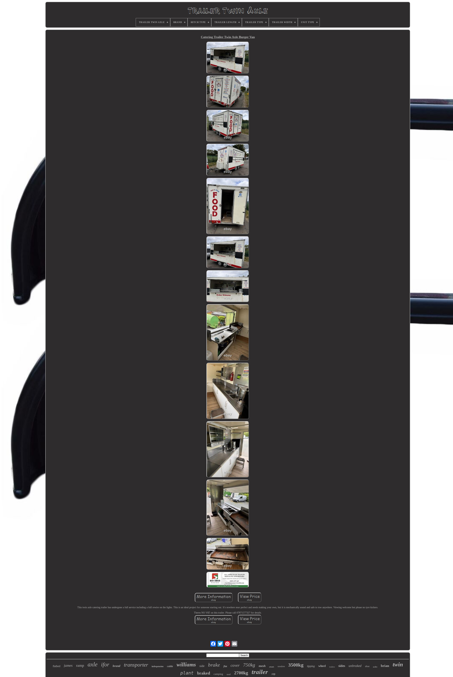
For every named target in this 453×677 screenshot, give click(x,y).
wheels (271, 667)
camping (218, 674)
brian (385, 666)
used (229, 674)
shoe (367, 666)
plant (187, 673)
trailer (260, 672)
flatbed (56, 666)
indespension (158, 666)
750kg (249, 665)
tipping (311, 666)
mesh (262, 666)
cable (170, 666)
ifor (105, 664)
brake (214, 665)
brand (116, 666)
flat (225, 666)
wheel (322, 666)
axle (93, 664)
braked (203, 673)
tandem (281, 666)
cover (235, 665)
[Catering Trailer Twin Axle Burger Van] (228, 58)
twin (398, 664)
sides (341, 666)
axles (375, 667)
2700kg (241, 672)
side (202, 666)
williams (186, 664)
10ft (273, 674)
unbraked (355, 666)
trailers (332, 667)
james (68, 665)
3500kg (295, 665)
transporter (136, 665)
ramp (80, 665)
